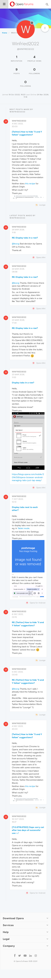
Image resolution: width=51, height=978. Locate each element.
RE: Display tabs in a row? (25, 238)
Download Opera (13, 918)
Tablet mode (23, 528)
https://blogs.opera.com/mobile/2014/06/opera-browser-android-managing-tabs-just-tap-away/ (28, 477)
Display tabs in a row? (23, 382)
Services (8, 925)
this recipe (30, 183)
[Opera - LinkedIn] (30, 955)
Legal (6, 938)
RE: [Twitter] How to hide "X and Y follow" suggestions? (28, 623)
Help (5, 932)
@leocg (15, 243)
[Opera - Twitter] (19, 955)
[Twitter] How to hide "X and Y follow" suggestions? (27, 133)
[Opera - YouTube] (25, 955)
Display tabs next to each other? (25, 508)
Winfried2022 (19, 121)
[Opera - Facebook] (15, 955)
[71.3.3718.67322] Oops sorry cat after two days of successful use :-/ (28, 830)
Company (9, 945)
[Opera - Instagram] (35, 955)
